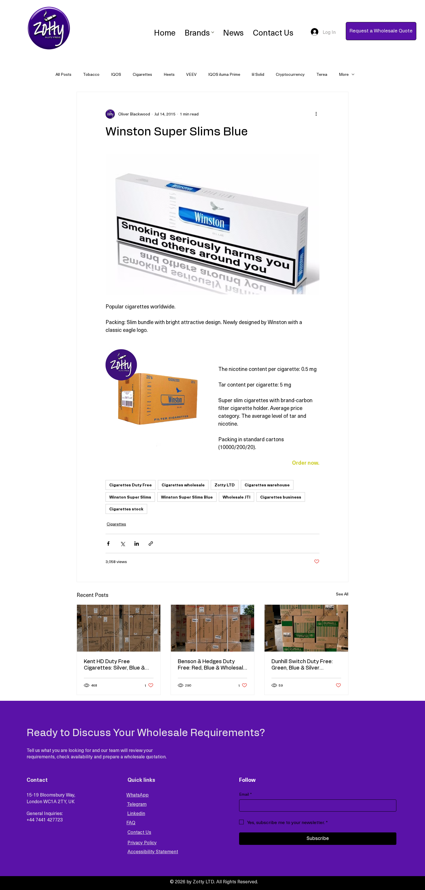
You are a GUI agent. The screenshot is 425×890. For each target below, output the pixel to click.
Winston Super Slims (130, 497)
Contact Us (139, 831)
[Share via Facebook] (108, 543)
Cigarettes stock (126, 509)
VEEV (191, 74)
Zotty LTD (225, 485)
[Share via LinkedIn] (136, 543)
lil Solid (258, 74)
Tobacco (91, 74)
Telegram (137, 803)
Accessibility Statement (153, 851)
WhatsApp (137, 794)
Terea (321, 74)
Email (245, 794)
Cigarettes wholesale (183, 485)
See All (342, 594)
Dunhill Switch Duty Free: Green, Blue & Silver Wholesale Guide (302, 665)
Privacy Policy (142, 842)
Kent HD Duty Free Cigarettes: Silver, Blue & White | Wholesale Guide (114, 665)
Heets (169, 74)
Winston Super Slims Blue (187, 497)
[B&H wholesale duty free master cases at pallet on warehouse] (212, 628)
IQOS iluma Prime (224, 74)
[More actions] (316, 114)
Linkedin (136, 813)
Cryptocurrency (290, 74)
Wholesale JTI (236, 497)
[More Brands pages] (212, 32)
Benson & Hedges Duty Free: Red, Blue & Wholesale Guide (212, 665)
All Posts (63, 74)
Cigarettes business (280, 497)
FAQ (130, 822)
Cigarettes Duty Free (130, 485)
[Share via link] (151, 543)
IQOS (116, 74)
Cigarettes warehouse (267, 485)
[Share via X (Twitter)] (122, 543)
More (344, 74)
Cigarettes (142, 74)
